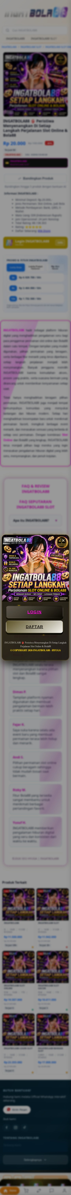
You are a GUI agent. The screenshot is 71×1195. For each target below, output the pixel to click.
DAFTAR (34, 627)
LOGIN (34, 612)
